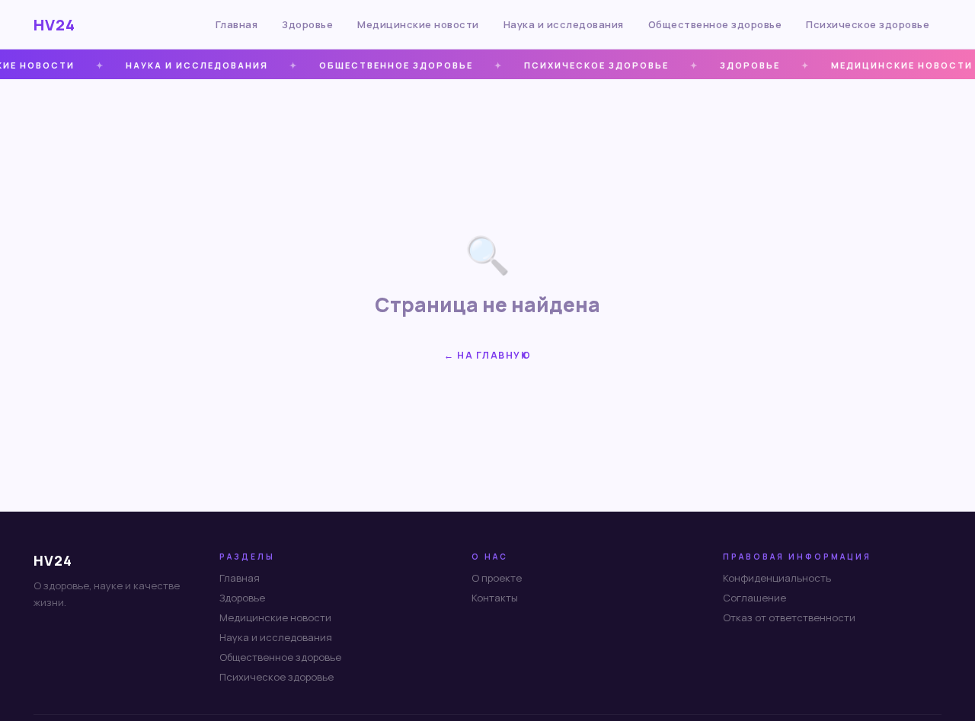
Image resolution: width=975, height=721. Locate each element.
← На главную (487, 355)
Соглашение (754, 598)
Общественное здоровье (715, 24)
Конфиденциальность (777, 578)
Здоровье (307, 24)
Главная (237, 24)
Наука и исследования (563, 24)
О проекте (497, 578)
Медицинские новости (418, 24)
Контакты (495, 598)
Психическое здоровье (867, 24)
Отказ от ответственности (789, 617)
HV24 (54, 24)
